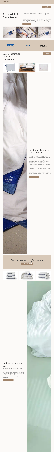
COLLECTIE (4, 5)
